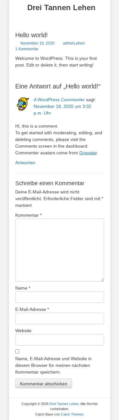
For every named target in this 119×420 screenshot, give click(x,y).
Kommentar (28, 215)
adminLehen (74, 43)
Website (23, 330)
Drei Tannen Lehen (61, 7)
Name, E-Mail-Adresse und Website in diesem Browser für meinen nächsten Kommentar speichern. (53, 365)
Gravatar (88, 152)
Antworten (25, 162)
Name (22, 287)
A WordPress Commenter (59, 99)
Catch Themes (72, 414)
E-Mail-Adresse (32, 309)
